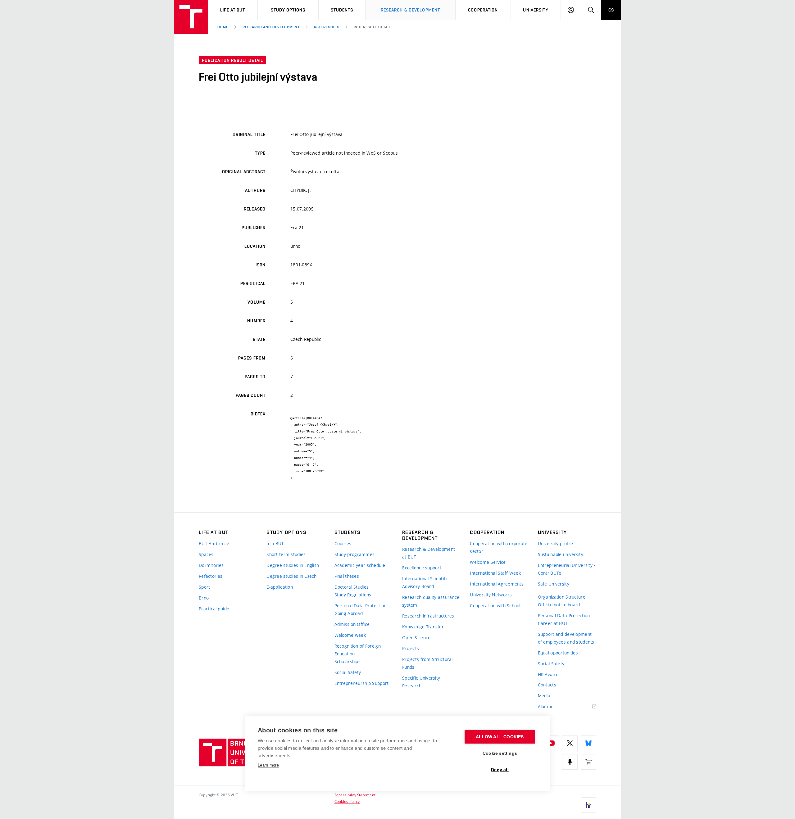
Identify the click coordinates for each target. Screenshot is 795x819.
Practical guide (214, 609)
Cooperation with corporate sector (498, 547)
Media (544, 696)
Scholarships (347, 661)
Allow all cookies (500, 737)
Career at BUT (553, 623)
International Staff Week (495, 573)
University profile (555, 543)
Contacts (547, 685)
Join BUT (275, 543)
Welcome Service (488, 562)
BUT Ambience (214, 543)
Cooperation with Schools (496, 606)
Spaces (206, 554)
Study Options (288, 9)
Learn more (268, 765)
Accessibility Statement (355, 794)
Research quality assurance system (430, 601)
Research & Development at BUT (428, 553)
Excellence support (421, 568)
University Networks (491, 595)
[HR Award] (588, 805)
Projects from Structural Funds (427, 663)
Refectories (210, 576)
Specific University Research (421, 682)
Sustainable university (560, 554)
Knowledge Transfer (423, 627)
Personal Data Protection (360, 606)
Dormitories (211, 565)
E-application (279, 587)
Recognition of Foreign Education (357, 650)
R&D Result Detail (372, 27)
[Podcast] (570, 762)
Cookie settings (500, 753)
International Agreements (497, 584)
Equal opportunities (558, 653)
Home (222, 27)
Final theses (346, 576)
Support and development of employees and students (566, 638)
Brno (204, 598)
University (535, 9)
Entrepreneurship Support (361, 683)
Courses (343, 543)
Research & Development (410, 9)
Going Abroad (348, 613)
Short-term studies (286, 554)
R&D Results (327, 27)
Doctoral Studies (351, 587)
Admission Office (352, 624)
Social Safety (347, 672)
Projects (410, 648)
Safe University (553, 584)
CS (611, 9)
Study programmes (354, 554)
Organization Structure (561, 597)
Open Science (416, 637)
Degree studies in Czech (291, 576)
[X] (570, 743)
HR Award (548, 674)
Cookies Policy (347, 801)
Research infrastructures (428, 616)
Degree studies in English (292, 565)
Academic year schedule (359, 565)
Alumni (545, 706)
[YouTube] (551, 743)
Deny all (500, 769)
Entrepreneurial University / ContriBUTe (567, 569)
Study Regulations (352, 595)
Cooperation (483, 9)
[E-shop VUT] (588, 762)
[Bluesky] (588, 743)
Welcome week (350, 635)
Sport (204, 587)
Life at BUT (232, 9)
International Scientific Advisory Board (425, 582)
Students (342, 9)
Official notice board (559, 605)
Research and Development (271, 27)
